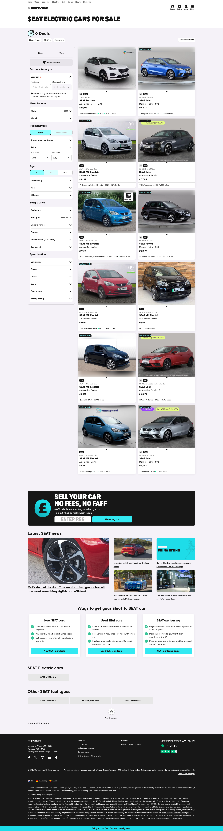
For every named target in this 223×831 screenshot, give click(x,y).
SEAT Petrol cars (133, 701)
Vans (70, 2)
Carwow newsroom (85, 752)
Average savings (34, 798)
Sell (63, 2)
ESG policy (122, 770)
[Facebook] (29, 759)
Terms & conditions (71, 770)
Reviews (87, 2)
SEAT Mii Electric (48, 677)
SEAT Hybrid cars (90, 701)
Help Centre (34, 740)
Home (30, 723)
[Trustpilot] (178, 748)
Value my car (112, 519)
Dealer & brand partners (131, 744)
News (78, 2)
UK (32, 781)
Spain (55, 781)
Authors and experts (86, 748)
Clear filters (34, 40)
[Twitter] (36, 759)
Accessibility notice (187, 770)
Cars (40, 53)
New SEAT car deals (54, 651)
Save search (53, 62)
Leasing (46, 2)
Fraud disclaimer (109, 770)
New (30, 2)
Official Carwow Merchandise (89, 756)
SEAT (37, 723)
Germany (43, 781)
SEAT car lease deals (168, 651)
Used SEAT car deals (111, 651)
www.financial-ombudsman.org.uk (175, 813)
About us (81, 740)
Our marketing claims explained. (42, 794)
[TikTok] (56, 759)
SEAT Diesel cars (48, 701)
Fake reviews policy (148, 770)
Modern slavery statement (168, 770)
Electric (55, 2)
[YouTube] (49, 759)
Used (36, 2)
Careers (124, 740)
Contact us (82, 744)
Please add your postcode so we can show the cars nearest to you (49, 95)
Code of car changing (186, 774)
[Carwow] (38, 8)
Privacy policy (134, 770)
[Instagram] (43, 759)
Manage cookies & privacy (91, 770)
